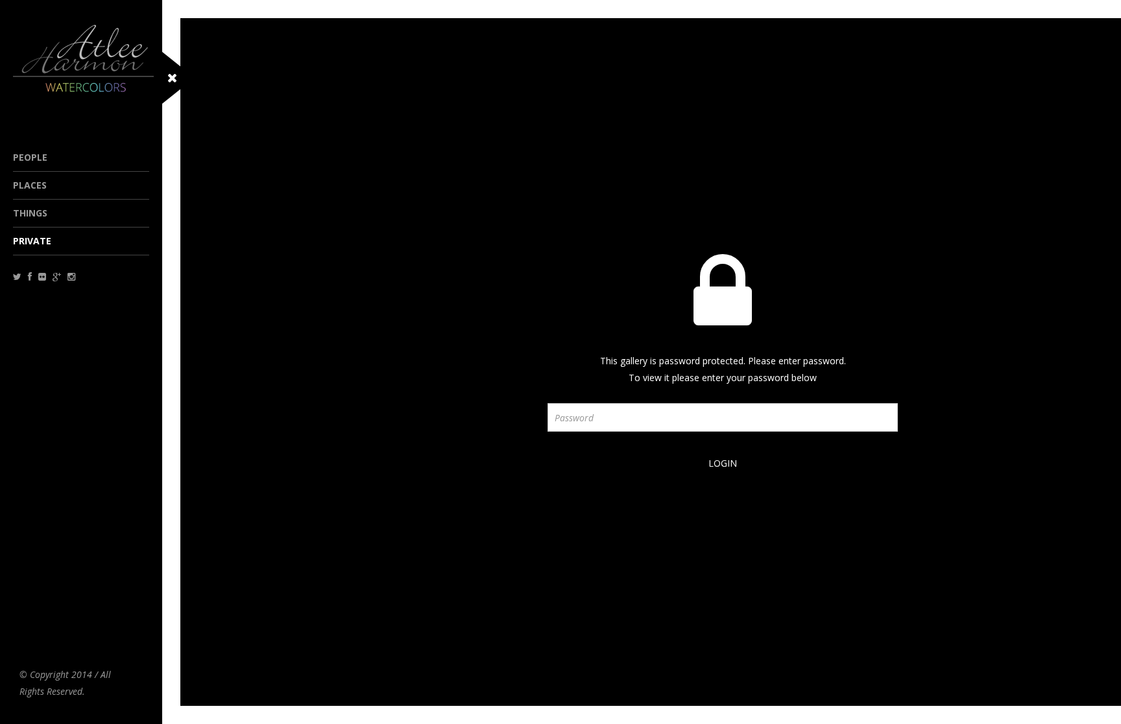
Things (30, 213)
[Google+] (57, 276)
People (30, 157)
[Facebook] (30, 276)
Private (32, 241)
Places (30, 185)
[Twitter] (17, 276)
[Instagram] (71, 276)
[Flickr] (42, 276)
